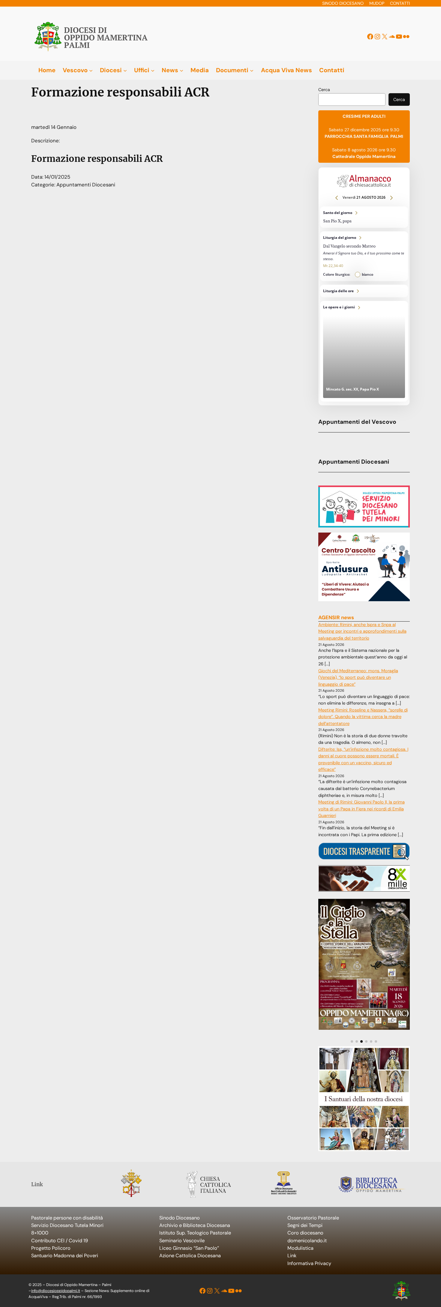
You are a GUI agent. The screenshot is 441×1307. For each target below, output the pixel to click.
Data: (37, 177)
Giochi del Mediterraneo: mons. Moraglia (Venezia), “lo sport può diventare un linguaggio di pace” (358, 677)
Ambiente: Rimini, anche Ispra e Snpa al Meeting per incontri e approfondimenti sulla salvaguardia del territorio (362, 631)
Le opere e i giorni (364, 351)
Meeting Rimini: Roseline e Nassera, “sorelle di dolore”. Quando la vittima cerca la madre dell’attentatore (363, 716)
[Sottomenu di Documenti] (252, 70)
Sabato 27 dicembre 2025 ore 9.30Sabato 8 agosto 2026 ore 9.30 (364, 136)
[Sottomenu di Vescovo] (91, 70)
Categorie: (43, 184)
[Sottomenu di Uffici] (152, 70)
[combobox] (352, 99)
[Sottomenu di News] (181, 70)
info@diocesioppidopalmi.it (55, 1290)
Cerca (324, 89)
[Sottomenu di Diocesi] (125, 70)
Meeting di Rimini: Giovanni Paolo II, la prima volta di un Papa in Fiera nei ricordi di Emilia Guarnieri (361, 808)
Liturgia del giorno (364, 256)
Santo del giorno (364, 217)
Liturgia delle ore (364, 291)
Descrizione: (45, 140)
